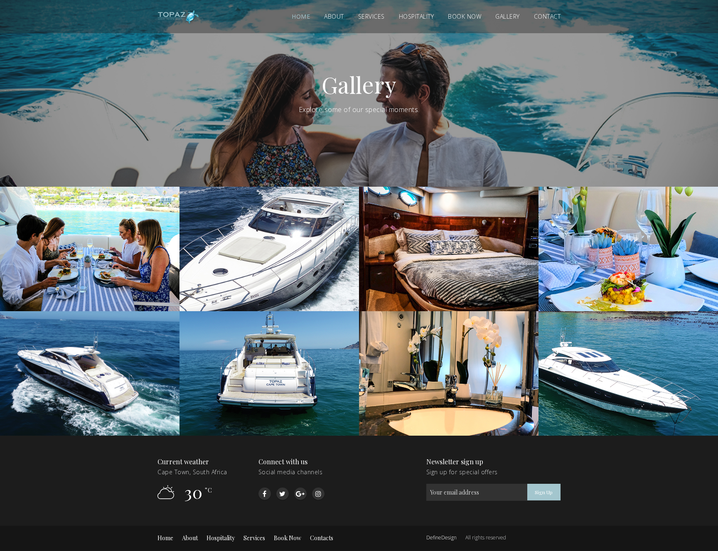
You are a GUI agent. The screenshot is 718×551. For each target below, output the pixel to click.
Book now (464, 16)
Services (371, 16)
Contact (547, 16)
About (334, 16)
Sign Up (544, 492)
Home (301, 16)
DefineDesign (441, 537)
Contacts (321, 538)
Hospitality (416, 16)
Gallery (507, 16)
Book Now (287, 538)
